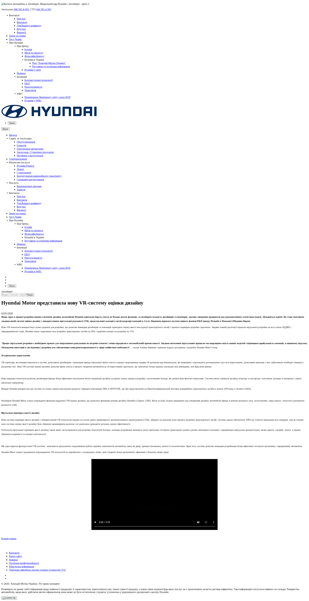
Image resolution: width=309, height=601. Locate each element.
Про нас (21, 18)
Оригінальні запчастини (30, 148)
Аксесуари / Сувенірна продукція (35, 152)
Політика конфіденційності (24, 563)
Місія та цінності (33, 52)
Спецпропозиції (18, 159)
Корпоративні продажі (29, 186)
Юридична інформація (21, 566)
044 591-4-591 (43, 9)
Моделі (13, 135)
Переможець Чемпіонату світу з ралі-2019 (47, 97)
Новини (21, 73)
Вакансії (21, 32)
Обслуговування (26, 142)
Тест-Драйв (15, 39)
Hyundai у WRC (33, 100)
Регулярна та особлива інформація (51, 66)
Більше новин (8, 538)
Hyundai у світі (32, 69)
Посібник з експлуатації (30, 155)
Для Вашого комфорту (29, 25)
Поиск (12, 123)
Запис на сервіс (17, 35)
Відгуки (21, 29)
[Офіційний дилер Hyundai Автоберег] (49, 117)
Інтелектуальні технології (38, 80)
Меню (5, 129)
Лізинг (20, 169)
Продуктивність (33, 87)
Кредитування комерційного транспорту (39, 176)
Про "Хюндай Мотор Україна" (49, 63)
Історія (28, 49)
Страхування (24, 172)
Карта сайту (15, 556)
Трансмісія (30, 90)
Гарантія (21, 145)
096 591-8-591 (21, 9)
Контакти (22, 22)
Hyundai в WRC (33, 271)
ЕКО (27, 83)
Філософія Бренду (34, 56)
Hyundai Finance (25, 165)
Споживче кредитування (30, 179)
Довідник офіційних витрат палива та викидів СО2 (37, 570)
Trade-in (21, 189)
